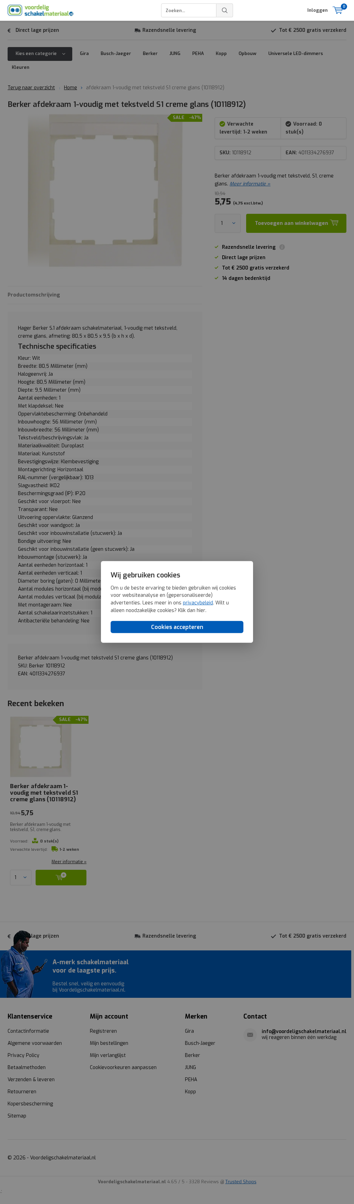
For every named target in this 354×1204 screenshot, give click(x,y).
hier (201, 610)
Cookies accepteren (177, 627)
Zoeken (224, 10)
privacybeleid (198, 603)
